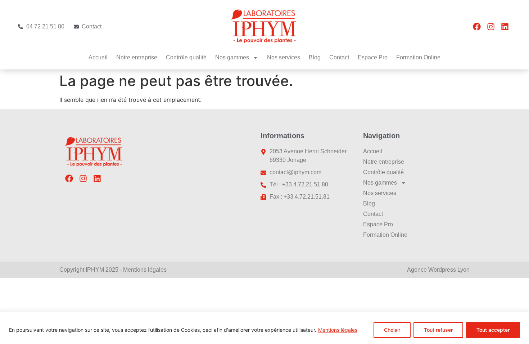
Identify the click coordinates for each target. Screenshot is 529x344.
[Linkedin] (505, 27)
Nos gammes (232, 57)
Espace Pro (373, 57)
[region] (264, 327)
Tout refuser (438, 330)
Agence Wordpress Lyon (438, 270)
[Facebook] (477, 27)
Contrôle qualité (186, 57)
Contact (339, 57)
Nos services (283, 57)
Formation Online (418, 57)
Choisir (392, 330)
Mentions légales (337, 330)
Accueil (98, 57)
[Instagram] (491, 27)
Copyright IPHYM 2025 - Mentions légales (113, 270)
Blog (315, 57)
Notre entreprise (136, 57)
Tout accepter (493, 330)
